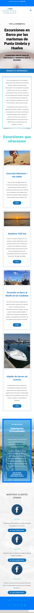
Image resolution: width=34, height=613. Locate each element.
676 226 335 (22, 1)
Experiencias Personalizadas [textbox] (17, 429)
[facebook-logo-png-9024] (17, 504)
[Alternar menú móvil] (31, 10)
